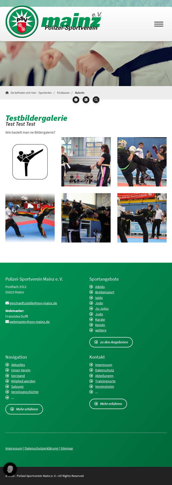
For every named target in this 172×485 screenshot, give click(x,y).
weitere (100, 330)
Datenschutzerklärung (41, 448)
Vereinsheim (104, 386)
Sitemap (66, 448)
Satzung (17, 386)
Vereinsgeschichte (25, 392)
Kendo (100, 325)
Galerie (79, 93)
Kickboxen (63, 93)
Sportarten (45, 93)
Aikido (100, 286)
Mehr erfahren (27, 409)
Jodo (99, 303)
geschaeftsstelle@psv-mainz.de (33, 303)
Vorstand (18, 375)
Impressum (103, 364)
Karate (100, 319)
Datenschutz (104, 370)
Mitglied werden (23, 381)
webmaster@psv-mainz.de (30, 321)
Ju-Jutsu (102, 308)
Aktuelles (18, 364)
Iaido (99, 297)
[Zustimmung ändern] (10, 469)
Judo (99, 314)
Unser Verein (20, 370)
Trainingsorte (105, 381)
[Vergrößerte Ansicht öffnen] (30, 161)
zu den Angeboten (114, 342)
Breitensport (104, 292)
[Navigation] (159, 24)
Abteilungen (104, 375)
